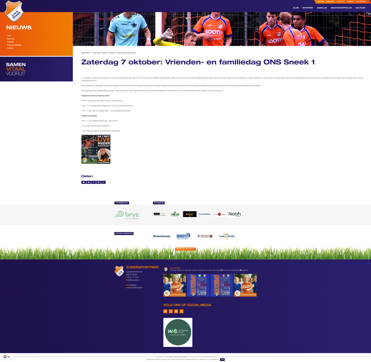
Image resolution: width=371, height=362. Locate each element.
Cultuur (10, 48)
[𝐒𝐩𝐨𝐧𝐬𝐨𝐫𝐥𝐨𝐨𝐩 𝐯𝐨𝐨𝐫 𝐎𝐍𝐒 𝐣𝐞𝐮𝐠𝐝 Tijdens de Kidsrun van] (245, 285)
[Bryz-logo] (127, 215)
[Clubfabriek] (204, 214)
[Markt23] (190, 214)
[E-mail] (83, 182)
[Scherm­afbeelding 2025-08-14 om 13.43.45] (220, 214)
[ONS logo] (14, 11)
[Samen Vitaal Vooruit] (39, 69)
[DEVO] (174, 214)
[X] (171, 311)
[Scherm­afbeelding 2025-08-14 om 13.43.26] (235, 214)
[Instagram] (181, 311)
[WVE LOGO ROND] (210, 332)
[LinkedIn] (176, 311)
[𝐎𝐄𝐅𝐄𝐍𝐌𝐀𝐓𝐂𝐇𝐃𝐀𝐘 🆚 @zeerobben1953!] (198, 285)
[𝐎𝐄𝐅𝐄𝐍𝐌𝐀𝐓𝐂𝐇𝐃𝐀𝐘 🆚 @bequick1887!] (221, 285)
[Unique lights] (159, 214)
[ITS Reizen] (204, 236)
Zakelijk (10, 42)
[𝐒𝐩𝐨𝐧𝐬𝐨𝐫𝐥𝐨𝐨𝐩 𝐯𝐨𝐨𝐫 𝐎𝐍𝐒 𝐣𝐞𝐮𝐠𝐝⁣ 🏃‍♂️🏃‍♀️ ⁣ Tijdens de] (174, 285)
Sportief (10, 39)
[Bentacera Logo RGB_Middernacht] (161, 236)
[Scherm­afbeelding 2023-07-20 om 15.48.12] (183, 236)
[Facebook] (165, 311)
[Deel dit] (88, 182)
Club (9, 36)
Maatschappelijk (14, 45)
